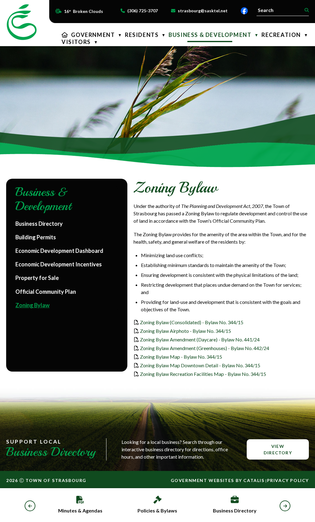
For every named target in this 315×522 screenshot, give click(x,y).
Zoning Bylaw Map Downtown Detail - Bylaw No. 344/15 (200, 365)
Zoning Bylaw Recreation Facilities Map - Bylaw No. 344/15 (203, 374)
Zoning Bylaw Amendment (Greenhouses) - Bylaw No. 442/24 (204, 348)
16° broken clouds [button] (83, 11)
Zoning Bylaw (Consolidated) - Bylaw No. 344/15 (191, 322)
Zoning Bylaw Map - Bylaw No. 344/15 (181, 357)
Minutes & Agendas (80, 510)
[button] (306, 10)
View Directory (278, 449)
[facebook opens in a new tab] (244, 10)
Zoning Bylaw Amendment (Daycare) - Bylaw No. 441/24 (200, 339)
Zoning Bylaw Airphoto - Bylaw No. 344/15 (185, 331)
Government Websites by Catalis (218, 480)
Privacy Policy (288, 480)
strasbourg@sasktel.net (203, 10)
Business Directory (235, 510)
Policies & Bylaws (157, 510)
